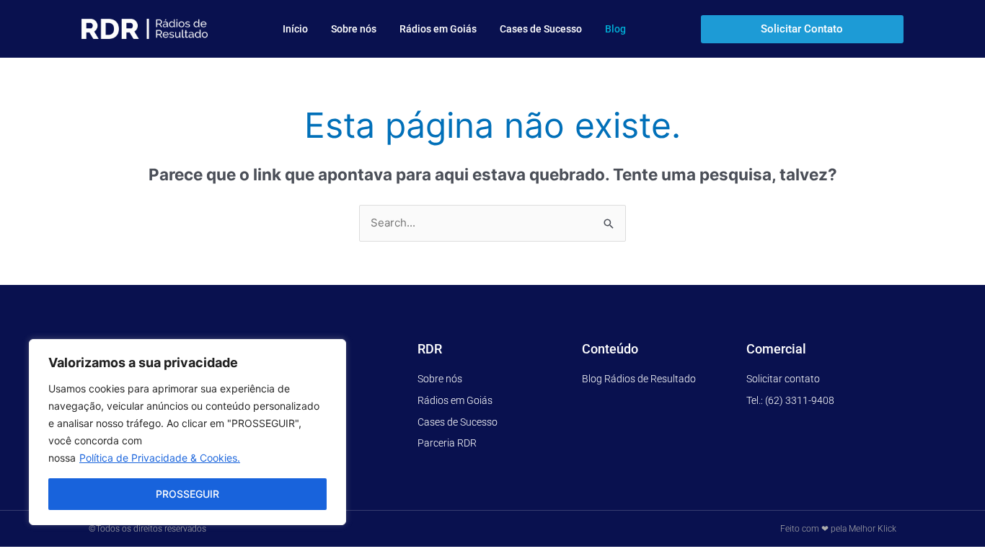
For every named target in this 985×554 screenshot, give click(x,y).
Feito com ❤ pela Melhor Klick (838, 529)
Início (295, 29)
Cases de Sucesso (541, 29)
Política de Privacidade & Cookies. (159, 458)
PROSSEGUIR (187, 494)
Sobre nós (353, 29)
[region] (187, 432)
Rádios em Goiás (438, 29)
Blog (615, 29)
